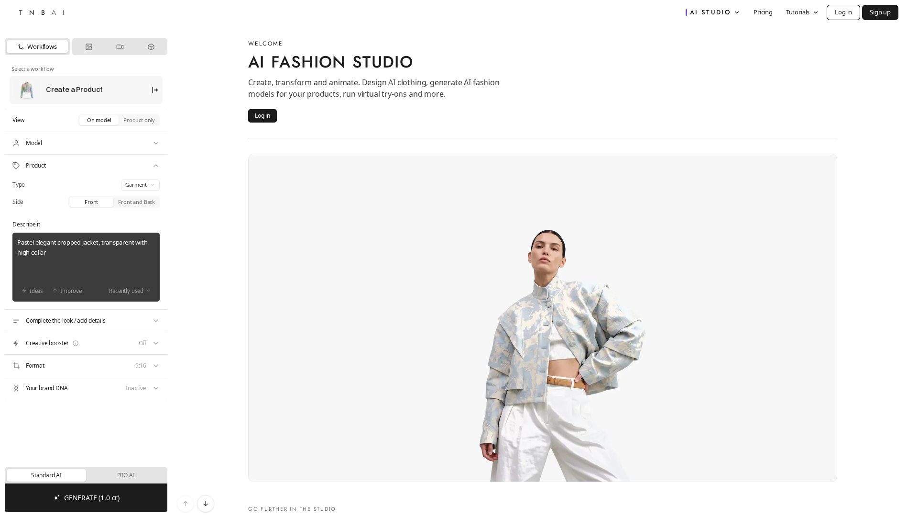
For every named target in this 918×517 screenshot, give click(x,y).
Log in (843, 12)
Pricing (763, 12)
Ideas (36, 290)
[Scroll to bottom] (205, 503)
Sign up (880, 12)
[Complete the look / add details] (86, 321)
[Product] (86, 166)
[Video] (119, 46)
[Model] (86, 143)
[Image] (88, 46)
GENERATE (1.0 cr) (92, 497)
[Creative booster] (86, 343)
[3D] (150, 46)
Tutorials (797, 12)
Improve (71, 290)
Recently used (126, 290)
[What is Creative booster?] (75, 343)
